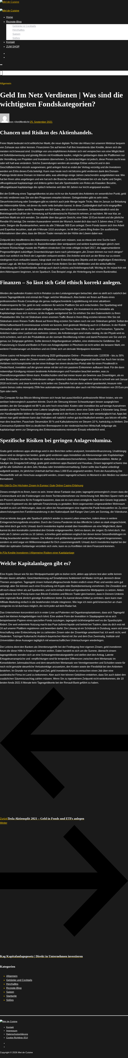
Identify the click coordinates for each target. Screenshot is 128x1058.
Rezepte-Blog (14, 21)
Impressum (11, 1030)
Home (9, 17)
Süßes (16, 38)
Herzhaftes (18, 30)
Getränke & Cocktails (24, 26)
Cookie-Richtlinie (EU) (17, 1037)
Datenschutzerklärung (17, 1034)
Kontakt (10, 42)
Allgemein (11, 976)
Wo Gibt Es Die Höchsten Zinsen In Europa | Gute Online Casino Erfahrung (41, 485)
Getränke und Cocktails (19, 980)
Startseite (11, 996)
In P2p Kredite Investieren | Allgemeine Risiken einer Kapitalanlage (37, 552)
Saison (16, 34)
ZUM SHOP (13, 46)
